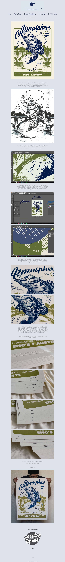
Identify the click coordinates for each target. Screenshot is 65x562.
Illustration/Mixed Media (30, 14)
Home (9, 14)
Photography (42, 14)
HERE (43, 336)
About (55, 14)
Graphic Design (17, 14)
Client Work (50, 14)
